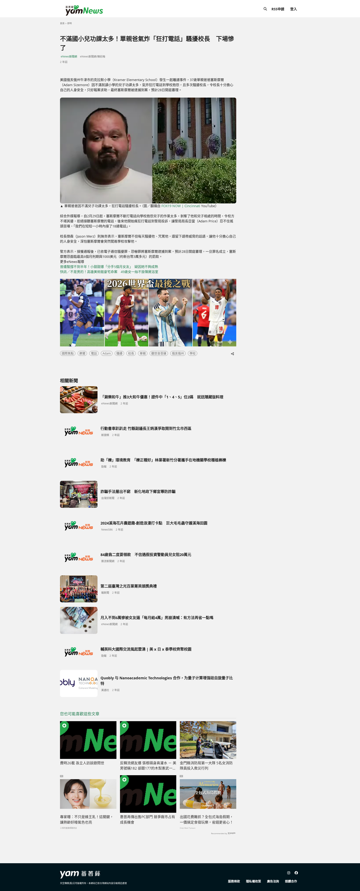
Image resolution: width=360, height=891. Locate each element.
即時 (69, 23)
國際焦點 (68, 353)
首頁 (62, 23)
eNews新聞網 (69, 56)
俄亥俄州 (178, 353)
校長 (131, 353)
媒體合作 (291, 881)
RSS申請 (278, 9)
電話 (94, 353)
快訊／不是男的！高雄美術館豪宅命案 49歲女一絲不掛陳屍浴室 (109, 271)
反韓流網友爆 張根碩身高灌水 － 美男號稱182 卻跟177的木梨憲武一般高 (148, 766)
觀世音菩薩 (158, 353)
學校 (193, 353)
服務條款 (234, 881)
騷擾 (119, 353)
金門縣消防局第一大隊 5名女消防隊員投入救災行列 (206, 766)
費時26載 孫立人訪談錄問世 (82, 763)
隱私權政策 (253, 881)
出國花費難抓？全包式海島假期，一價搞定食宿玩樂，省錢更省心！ (206, 819)
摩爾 (82, 353)
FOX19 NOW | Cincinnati (180, 206)
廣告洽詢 (273, 881)
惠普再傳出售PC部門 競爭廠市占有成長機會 (147, 819)
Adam (107, 353)
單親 (143, 353)
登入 (293, 9)
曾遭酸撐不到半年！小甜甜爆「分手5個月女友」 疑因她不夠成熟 (109, 266)
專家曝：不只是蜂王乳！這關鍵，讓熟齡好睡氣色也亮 (86, 819)
